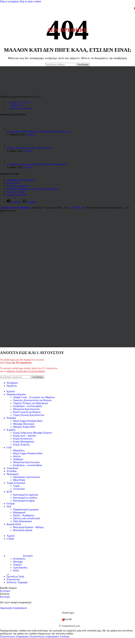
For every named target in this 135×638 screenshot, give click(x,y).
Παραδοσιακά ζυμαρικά (25, 509)
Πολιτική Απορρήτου (18, 186)
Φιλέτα (17, 456)
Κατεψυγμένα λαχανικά (25, 494)
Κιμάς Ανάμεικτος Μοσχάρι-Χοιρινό (32, 432)
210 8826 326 (16, 105)
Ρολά (16, 570)
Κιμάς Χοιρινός (21, 444)
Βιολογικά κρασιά (22, 530)
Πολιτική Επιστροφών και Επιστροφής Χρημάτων (33, 189)
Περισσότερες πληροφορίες (29, 636)
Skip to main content (30, 1)
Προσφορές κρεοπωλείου (26, 477)
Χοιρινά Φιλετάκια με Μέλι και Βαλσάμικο (29, 147)
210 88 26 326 (77, 207)
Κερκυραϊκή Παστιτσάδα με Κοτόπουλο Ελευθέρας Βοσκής (38, 131)
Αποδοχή (64, 636)
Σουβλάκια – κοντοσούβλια (27, 406)
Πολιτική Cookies (16, 191)
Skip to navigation (10, 1)
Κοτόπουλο (19, 558)
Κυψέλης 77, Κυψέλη (20, 102)
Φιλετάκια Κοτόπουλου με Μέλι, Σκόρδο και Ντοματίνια (37, 164)
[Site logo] (62, 13)
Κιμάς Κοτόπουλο (22, 438)
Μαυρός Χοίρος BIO (24, 426)
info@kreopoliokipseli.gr (21, 108)
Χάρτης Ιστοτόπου (16, 194)
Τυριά (16, 485)
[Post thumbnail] (13, 128)
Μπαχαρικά (19, 512)
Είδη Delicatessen (22, 521)
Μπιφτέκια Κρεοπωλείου (26, 409)
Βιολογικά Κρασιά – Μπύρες (28, 527)
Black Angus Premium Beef (27, 420)
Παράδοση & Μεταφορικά (20, 180)
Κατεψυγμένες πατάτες (25, 497)
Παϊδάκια (18, 459)
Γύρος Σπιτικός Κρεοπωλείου (28, 415)
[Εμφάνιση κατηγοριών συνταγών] (8, 574)
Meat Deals (19, 480)
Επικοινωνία (13, 183)
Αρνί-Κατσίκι (20, 567)
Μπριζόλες (19, 450)
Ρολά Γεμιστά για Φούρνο (27, 412)
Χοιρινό (17, 564)
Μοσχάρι (18, 561)
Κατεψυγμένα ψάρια (24, 500)
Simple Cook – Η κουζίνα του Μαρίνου (34, 397)
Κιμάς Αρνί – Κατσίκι (24, 435)
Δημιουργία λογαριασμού (13, 608)
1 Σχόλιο (30, 134)
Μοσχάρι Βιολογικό (23, 423)
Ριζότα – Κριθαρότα (23, 515)
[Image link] (14, 91)
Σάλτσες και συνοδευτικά (26, 518)
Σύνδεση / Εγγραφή (17, 582)
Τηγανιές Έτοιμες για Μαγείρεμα (30, 403)
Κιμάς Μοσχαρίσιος (23, 441)
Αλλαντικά (19, 488)
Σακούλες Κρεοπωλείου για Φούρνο (32, 400)
